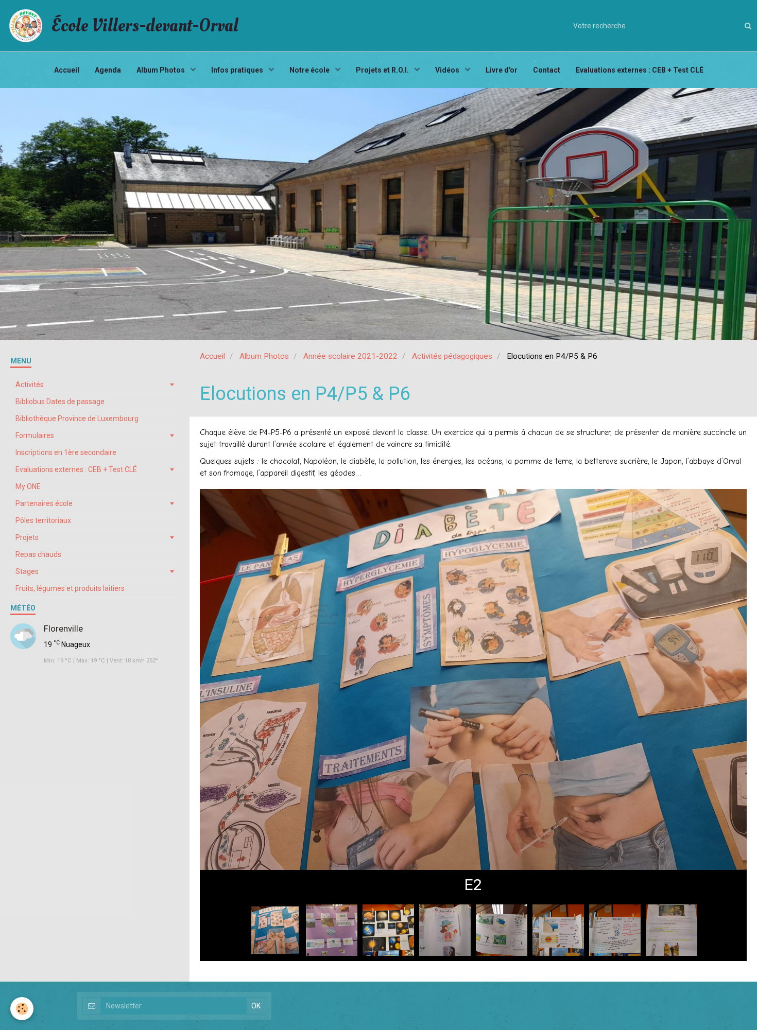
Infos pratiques (238, 70)
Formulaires (34, 435)
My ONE (28, 486)
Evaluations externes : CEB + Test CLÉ (639, 70)
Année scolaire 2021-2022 (350, 356)
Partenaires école (44, 503)
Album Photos (161, 70)
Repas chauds (38, 554)
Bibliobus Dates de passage (60, 401)
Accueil (66, 70)
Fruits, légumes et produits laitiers (70, 588)
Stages (27, 571)
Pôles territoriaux (43, 520)
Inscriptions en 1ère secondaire (65, 452)
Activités (29, 384)
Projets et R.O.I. (383, 70)
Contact (546, 70)
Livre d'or (502, 70)
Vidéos (448, 70)
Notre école (310, 70)
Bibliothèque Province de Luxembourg (77, 418)
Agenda (108, 70)
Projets (27, 537)
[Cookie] (21, 1008)
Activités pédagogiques (452, 356)
